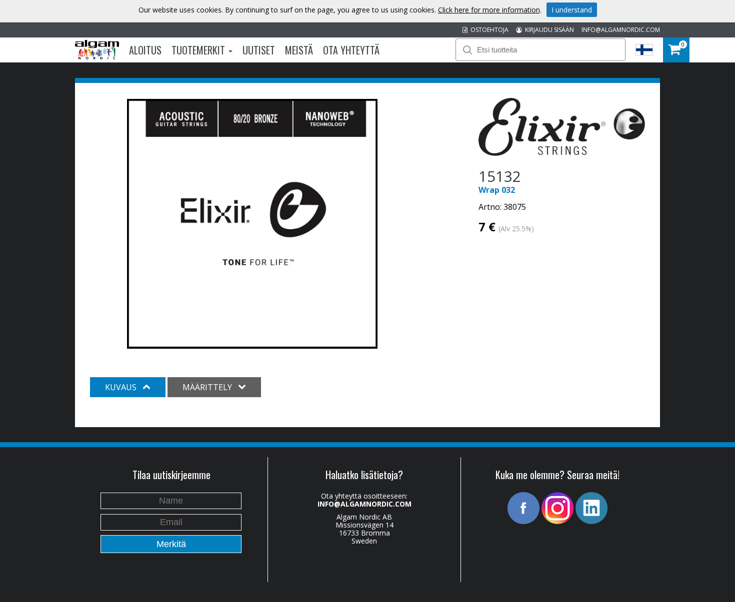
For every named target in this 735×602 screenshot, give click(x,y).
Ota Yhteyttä (351, 49)
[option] (252, 224)
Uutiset (258, 49)
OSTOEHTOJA (488, 29)
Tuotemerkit (200, 49)
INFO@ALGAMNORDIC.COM (621, 29)
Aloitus (145, 49)
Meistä (299, 49)
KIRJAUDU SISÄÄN (548, 29)
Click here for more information (489, 9)
